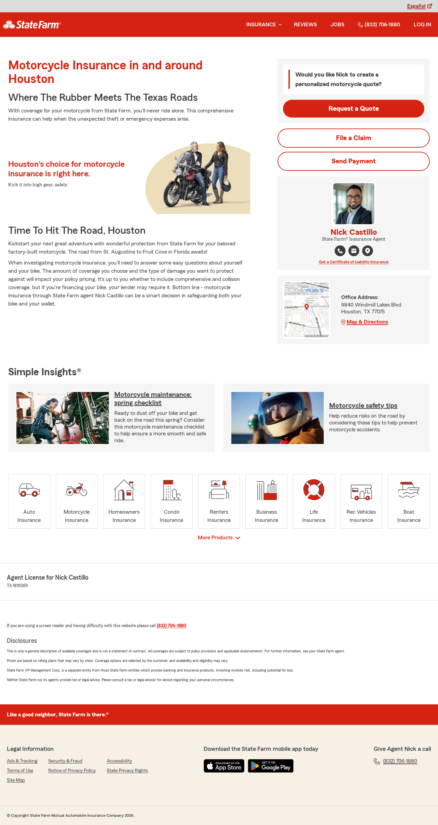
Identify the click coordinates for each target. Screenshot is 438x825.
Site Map (16, 780)
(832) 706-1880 (382, 24)
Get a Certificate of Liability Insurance (353, 262)
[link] (32, 24)
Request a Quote (353, 108)
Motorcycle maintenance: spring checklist (153, 398)
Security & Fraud (65, 761)
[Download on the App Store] (224, 766)
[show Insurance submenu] (279, 25)
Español (416, 6)
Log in (422, 24)
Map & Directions (367, 322)
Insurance (261, 24)
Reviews (305, 24)
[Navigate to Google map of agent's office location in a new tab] (367, 250)
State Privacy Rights (127, 770)
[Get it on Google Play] (271, 766)
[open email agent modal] (353, 251)
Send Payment (354, 161)
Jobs (337, 24)
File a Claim (353, 138)
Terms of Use (20, 770)
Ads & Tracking (22, 761)
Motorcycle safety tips (363, 405)
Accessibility (119, 761)
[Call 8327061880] (340, 250)
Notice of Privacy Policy (72, 770)
